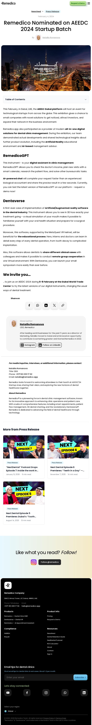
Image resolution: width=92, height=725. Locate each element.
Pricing (49, 616)
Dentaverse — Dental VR (13, 619)
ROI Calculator (52, 644)
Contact (50, 650)
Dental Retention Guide (56, 637)
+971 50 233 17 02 (24, 374)
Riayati (6, 637)
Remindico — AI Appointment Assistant (19, 623)
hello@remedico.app (31, 606)
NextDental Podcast (54, 640)
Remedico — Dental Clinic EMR (16, 616)
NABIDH (7, 633)
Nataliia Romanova (51, 37)
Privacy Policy (48, 718)
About (49, 647)
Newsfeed (36, 11)
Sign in (49, 654)
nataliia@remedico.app (26, 377)
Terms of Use (61, 718)
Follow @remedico (50, 562)
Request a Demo (78, 3)
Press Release (52, 11)
